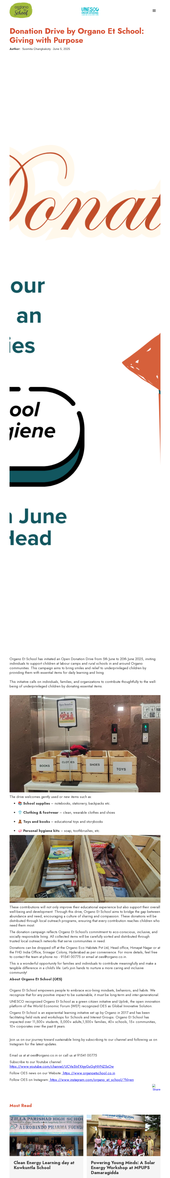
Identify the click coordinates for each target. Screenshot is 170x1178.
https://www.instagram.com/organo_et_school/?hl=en (91, 1079)
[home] (21, 10)
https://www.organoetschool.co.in (88, 1073)
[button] (154, 9)
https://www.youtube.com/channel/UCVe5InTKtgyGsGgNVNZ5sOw (62, 1066)
